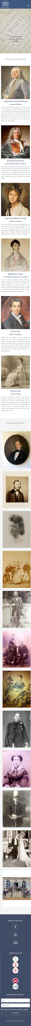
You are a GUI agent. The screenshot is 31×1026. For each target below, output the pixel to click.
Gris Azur (22, 1021)
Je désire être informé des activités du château (15, 1009)
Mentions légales (10, 1021)
